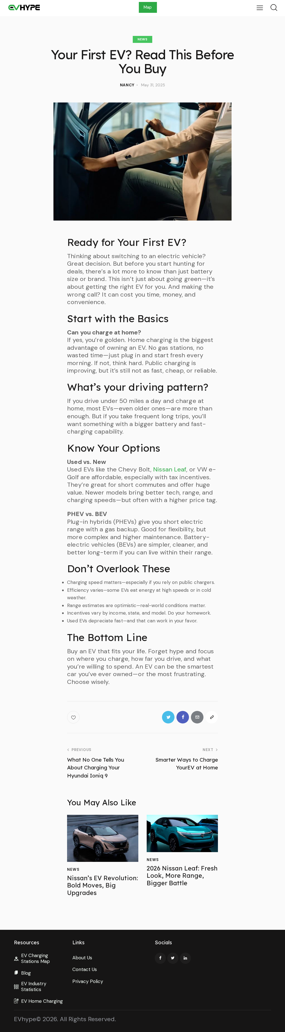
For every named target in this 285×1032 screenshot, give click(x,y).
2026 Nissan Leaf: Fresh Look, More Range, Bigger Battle (182, 876)
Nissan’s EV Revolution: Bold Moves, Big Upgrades (102, 885)
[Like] (74, 717)
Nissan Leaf (169, 469)
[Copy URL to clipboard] (211, 717)
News (142, 39)
